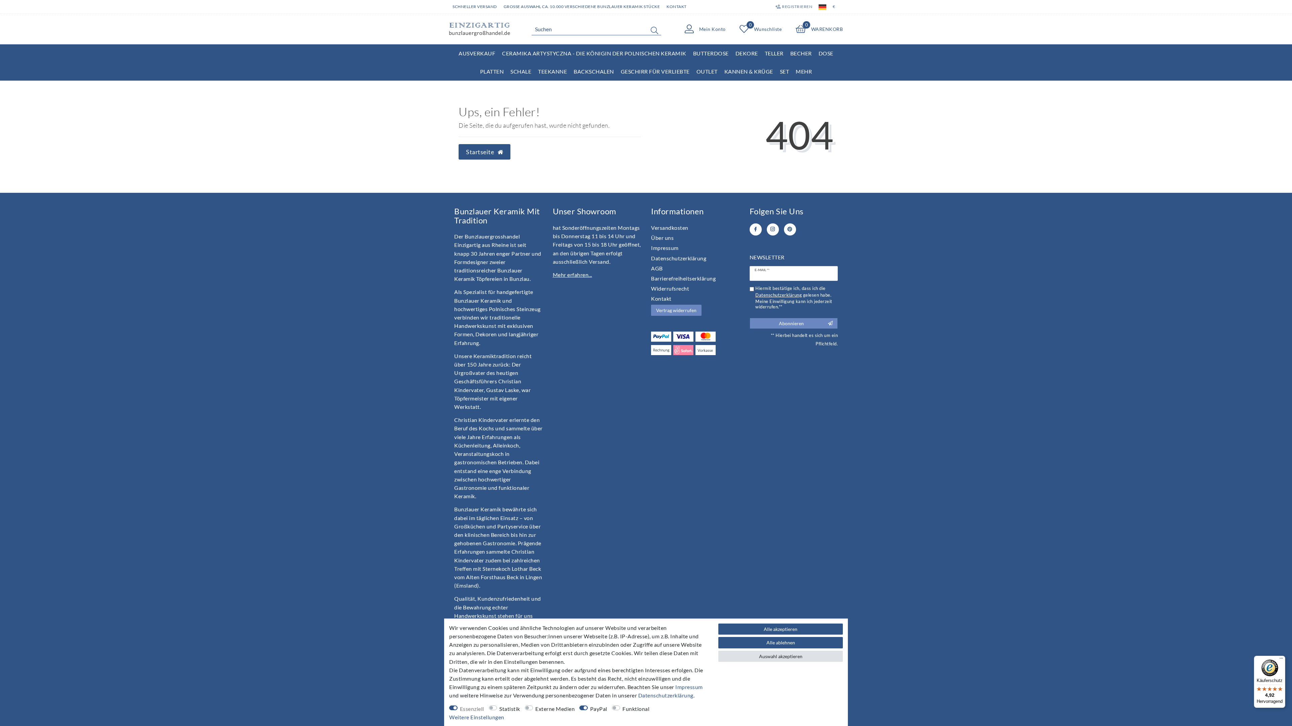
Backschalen (594, 71)
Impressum (665, 248)
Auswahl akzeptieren (780, 656)
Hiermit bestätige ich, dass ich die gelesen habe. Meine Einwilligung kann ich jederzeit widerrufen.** (793, 297)
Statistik (509, 709)
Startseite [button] (480, 152)
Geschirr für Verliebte (655, 71)
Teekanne (552, 71)
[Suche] (654, 30)
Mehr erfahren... (572, 274)
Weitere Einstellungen (476, 717)
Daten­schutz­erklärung (678, 258)
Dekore (746, 53)
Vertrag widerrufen (676, 310)
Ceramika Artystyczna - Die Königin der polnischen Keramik (594, 53)
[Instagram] (773, 229)
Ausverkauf (477, 53)
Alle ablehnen (780, 642)
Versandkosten (669, 227)
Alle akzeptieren (780, 629)
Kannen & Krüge (748, 71)
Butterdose (711, 53)
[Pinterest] (790, 229)
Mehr (804, 71)
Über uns (662, 237)
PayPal (598, 709)
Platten (492, 71)
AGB (657, 268)
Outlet (707, 71)
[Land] (822, 6)
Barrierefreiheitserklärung (683, 278)
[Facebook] (756, 229)
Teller (774, 53)
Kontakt (677, 6)
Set (784, 71)
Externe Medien (555, 709)
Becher (801, 53)
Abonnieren (791, 323)
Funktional (635, 709)
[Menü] (1281, 660)
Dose (826, 53)
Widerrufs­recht (670, 288)
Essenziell (472, 709)
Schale (520, 71)
